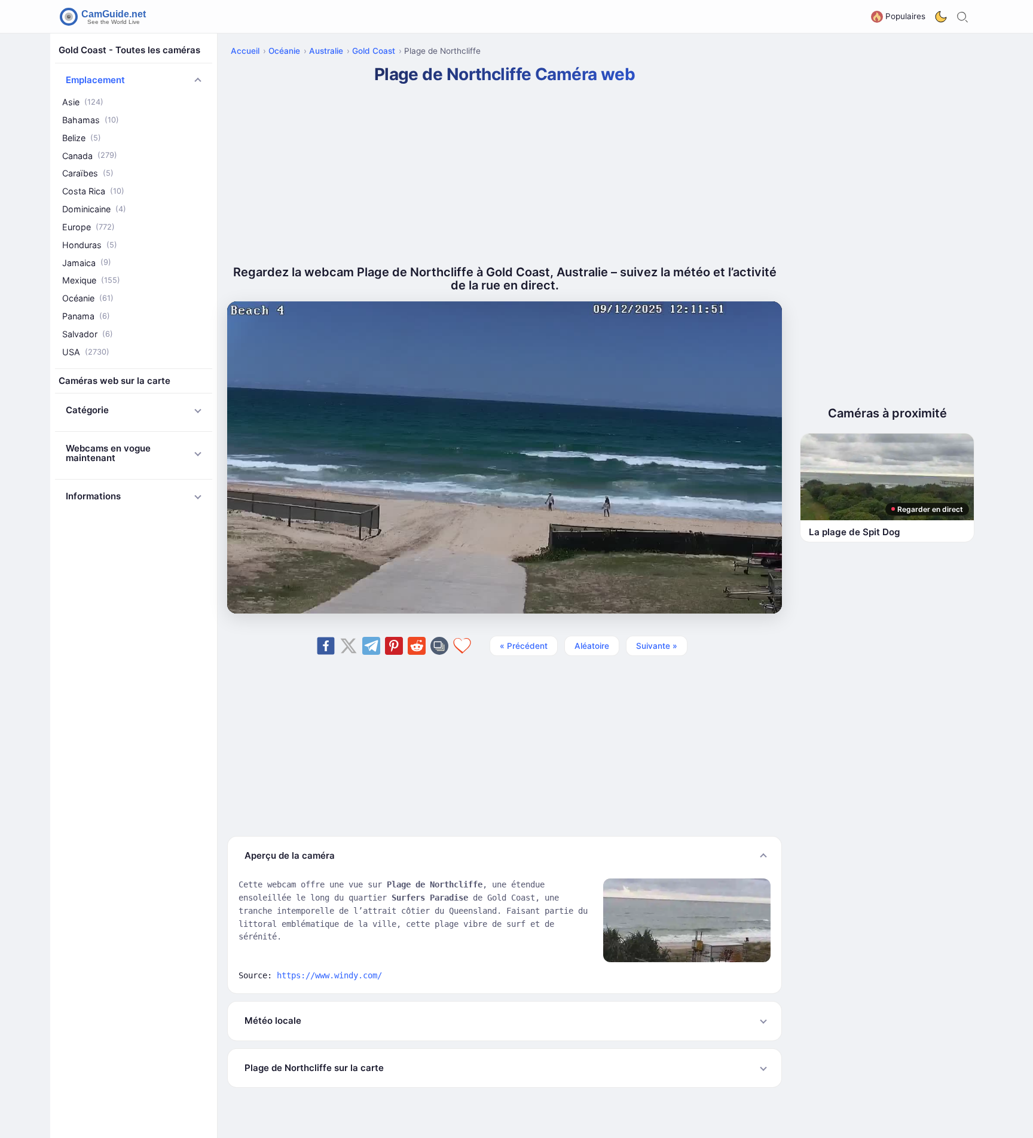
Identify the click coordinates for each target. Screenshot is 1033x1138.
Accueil (245, 51)
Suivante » (656, 646)
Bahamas (90, 120)
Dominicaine (94, 209)
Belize (81, 138)
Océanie (88, 298)
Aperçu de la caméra (290, 855)
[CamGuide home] (104, 17)
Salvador (87, 334)
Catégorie (87, 410)
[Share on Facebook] (326, 646)
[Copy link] (439, 646)
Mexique (91, 280)
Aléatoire (591, 646)
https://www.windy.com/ (329, 975)
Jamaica (86, 263)
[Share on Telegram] (371, 646)
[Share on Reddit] (417, 646)
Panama (86, 316)
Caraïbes (88, 173)
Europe (88, 227)
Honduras (89, 245)
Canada (89, 156)
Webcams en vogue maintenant (108, 453)
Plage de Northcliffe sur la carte (314, 1067)
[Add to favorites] (462, 646)
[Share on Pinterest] (394, 646)
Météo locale (273, 1020)
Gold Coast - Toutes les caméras (129, 50)
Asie (82, 102)
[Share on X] (348, 646)
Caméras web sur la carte (114, 380)
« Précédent (524, 646)
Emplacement (95, 80)
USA (85, 352)
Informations (93, 496)
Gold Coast (373, 51)
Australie (326, 51)
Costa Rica (93, 191)
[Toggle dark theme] (941, 17)
